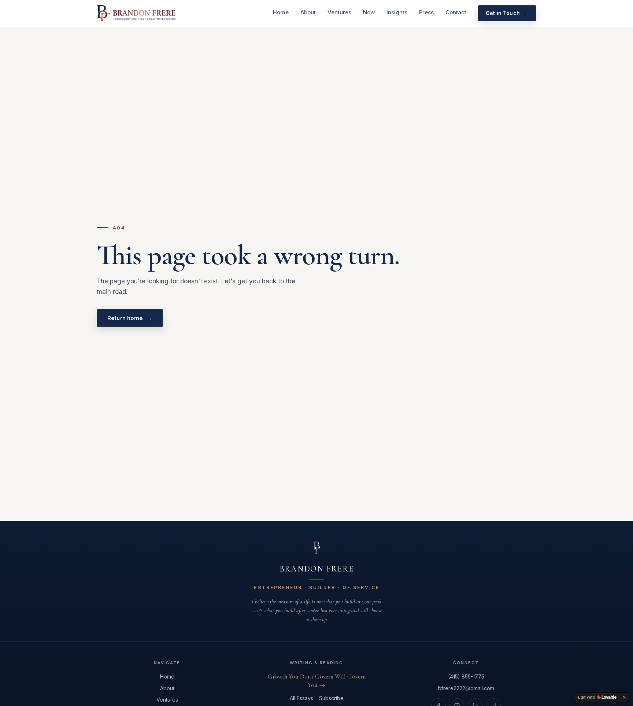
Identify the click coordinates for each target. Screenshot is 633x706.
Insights (396, 12)
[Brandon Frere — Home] (136, 13)
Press (426, 12)
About (308, 12)
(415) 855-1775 (466, 676)
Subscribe (331, 698)
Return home (129, 318)
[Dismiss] (624, 697)
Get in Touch (507, 13)
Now (369, 12)
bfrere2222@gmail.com (466, 688)
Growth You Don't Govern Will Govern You (317, 681)
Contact (455, 12)
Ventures (339, 12)
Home (281, 12)
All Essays (301, 698)
